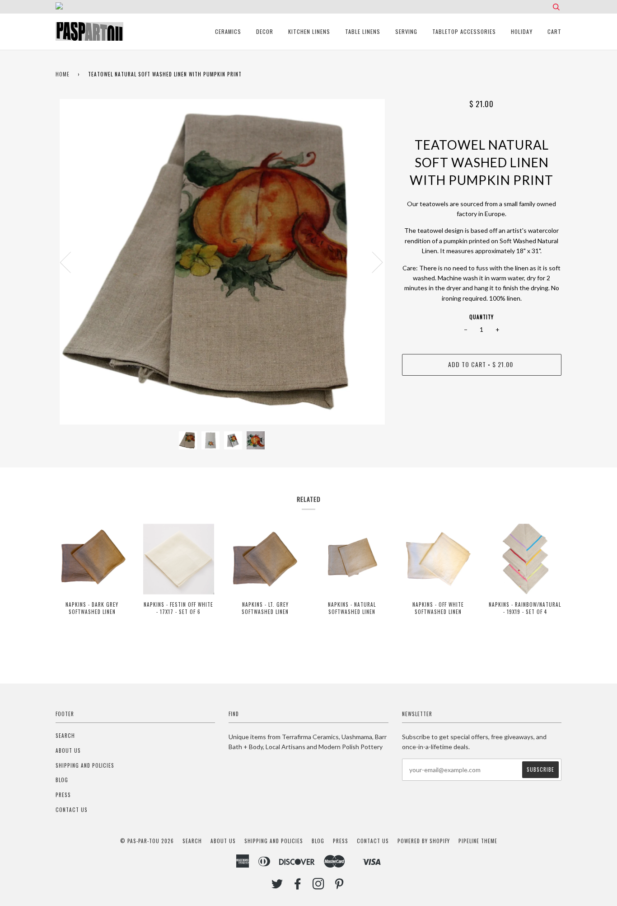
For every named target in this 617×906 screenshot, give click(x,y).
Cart (554, 31)
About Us (68, 750)
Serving (406, 31)
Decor (264, 31)
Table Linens (362, 31)
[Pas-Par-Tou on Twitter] (277, 886)
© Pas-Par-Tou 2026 (147, 841)
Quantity (481, 317)
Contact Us (72, 809)
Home (63, 74)
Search (65, 735)
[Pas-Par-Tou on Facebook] (298, 886)
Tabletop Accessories (464, 31)
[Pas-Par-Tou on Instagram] (319, 886)
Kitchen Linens (309, 31)
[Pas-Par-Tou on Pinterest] (339, 886)
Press (63, 794)
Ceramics (228, 31)
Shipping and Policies (85, 765)
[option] (222, 262)
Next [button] (371, 262)
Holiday (522, 31)
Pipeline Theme (477, 841)
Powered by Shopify (423, 841)
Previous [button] (71, 262)
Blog (62, 779)
